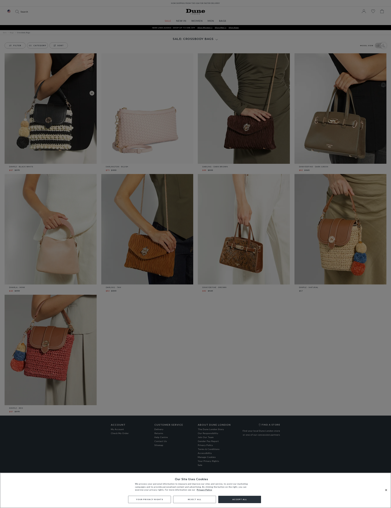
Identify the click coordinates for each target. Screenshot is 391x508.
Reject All (194, 499)
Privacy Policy (204, 490)
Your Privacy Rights (149, 499)
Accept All (239, 499)
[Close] (386, 490)
